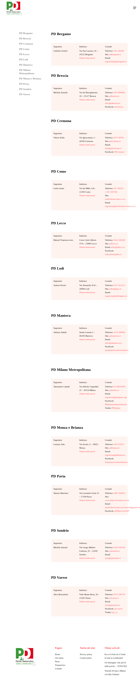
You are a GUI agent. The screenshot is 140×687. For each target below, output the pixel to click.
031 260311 (119, 188)
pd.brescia (118, 107)
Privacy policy (86, 654)
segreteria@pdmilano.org (116, 397)
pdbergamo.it (115, 54)
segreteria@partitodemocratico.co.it (120, 206)
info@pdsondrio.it (113, 558)
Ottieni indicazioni (87, 58)
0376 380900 (119, 332)
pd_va (114, 612)
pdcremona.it (115, 141)
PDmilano (116, 408)
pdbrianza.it (114, 448)
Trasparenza (60, 665)
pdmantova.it (115, 336)
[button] (134, 7)
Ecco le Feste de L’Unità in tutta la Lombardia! (115, 656)
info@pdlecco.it (118, 247)
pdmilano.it (114, 390)
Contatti (58, 669)
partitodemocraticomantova (116, 350)
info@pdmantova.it (113, 343)
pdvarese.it (114, 598)
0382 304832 (119, 493)
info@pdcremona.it (113, 148)
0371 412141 (119, 285)
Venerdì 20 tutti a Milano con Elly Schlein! (115, 672)
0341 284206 (119, 240)
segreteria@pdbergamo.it (115, 61)
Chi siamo (59, 658)
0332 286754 (119, 594)
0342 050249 (119, 547)
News (57, 661)
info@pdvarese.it (112, 605)
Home (57, 654)
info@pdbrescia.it (112, 103)
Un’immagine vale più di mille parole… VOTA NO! (116, 664)
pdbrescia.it (114, 96)
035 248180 (119, 51)
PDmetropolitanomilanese (116, 404)
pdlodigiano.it (115, 289)
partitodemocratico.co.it (115, 199)
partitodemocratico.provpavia (117, 507)
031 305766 (112, 192)
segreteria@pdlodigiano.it (116, 296)
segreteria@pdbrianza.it (115, 455)
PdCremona (119, 152)
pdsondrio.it (114, 551)
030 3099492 (119, 92)
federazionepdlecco (113, 254)
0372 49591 (119, 138)
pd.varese (118, 609)
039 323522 (119, 444)
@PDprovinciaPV (122, 511)
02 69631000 (119, 387)
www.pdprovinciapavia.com (117, 500)
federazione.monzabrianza (116, 462)
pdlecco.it (113, 244)
